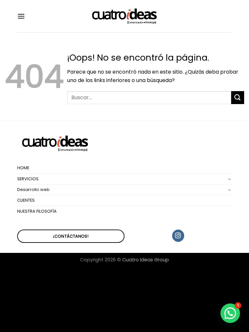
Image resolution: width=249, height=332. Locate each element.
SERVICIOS (28, 179)
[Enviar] (237, 97)
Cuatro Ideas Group (145, 259)
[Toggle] (229, 179)
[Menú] (21, 16)
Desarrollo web (33, 189)
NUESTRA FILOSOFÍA (37, 211)
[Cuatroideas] (124, 16)
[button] (230, 313)
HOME (23, 168)
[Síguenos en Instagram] (178, 236)
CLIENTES (26, 200)
